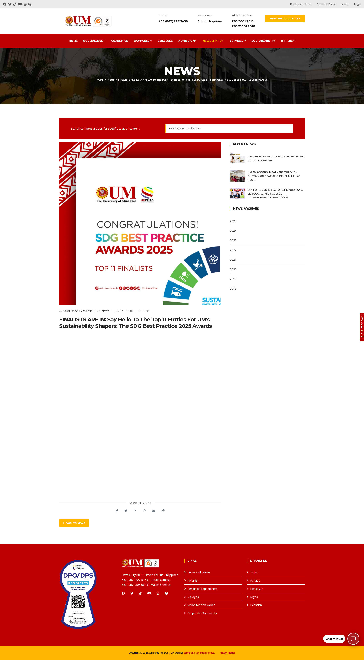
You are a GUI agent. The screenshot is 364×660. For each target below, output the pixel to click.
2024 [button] (233, 230)
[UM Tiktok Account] (15, 4)
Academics (119, 41)
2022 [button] (233, 250)
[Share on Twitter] (126, 510)
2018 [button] (233, 288)
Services (237, 41)
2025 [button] (233, 221)
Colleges (165, 41)
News (110, 79)
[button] (341, 639)
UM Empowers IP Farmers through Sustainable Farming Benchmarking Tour (274, 176)
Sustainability (263, 41)
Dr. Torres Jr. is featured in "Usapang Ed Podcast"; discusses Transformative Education (275, 193)
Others (287, 41)
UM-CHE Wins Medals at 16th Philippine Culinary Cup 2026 (276, 158)
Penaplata (256, 588)
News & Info (213, 41)
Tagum (254, 572)
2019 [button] (233, 279)
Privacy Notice (227, 652)
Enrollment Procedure (284, 18)
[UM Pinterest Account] (30, 4)
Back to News (75, 523)
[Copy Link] (163, 510)
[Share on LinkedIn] (135, 510)
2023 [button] (233, 240)
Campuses (142, 41)
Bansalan (256, 605)
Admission (186, 41)
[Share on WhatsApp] (144, 510)
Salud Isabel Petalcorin (77, 311)
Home (73, 41)
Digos (254, 597)
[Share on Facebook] (117, 510)
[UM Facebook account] (5, 4)
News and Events (199, 572)
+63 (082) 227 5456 (173, 21)
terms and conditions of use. (199, 652)
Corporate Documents (202, 613)
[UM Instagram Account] (26, 4)
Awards (193, 580)
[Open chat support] (353, 639)
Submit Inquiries (210, 21)
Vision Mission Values (201, 605)
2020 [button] (233, 269)
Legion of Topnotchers (202, 588)
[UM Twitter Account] (10, 4)
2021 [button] (233, 259)
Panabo (255, 580)
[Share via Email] (154, 510)
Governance (93, 41)
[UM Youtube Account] (21, 4)
